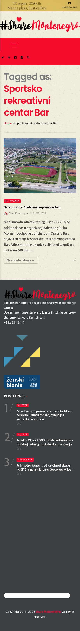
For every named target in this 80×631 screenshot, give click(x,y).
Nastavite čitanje (19, 260)
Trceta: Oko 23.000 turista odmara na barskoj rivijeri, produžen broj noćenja (45, 442)
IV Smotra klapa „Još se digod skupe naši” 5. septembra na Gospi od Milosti (45, 467)
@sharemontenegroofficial (21, 595)
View (38, 165)
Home (8, 123)
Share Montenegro (48, 612)
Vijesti (22, 405)
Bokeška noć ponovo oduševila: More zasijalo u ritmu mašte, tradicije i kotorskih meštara (44, 415)
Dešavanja (12, 201)
